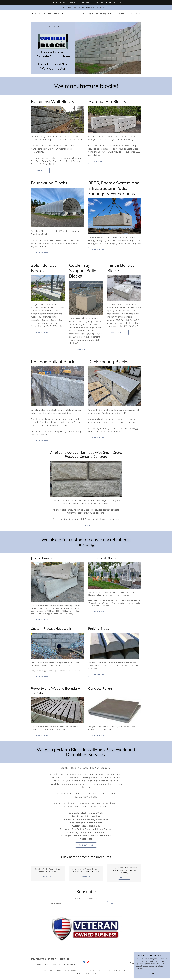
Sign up (114, 904)
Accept (152, 973)
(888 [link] (48, 27)
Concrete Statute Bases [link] (86, 973)
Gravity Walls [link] (69, 970)
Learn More (40, 170)
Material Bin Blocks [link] (83, 14)
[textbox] (77, 903)
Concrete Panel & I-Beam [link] (89, 970)
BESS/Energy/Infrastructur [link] (115, 970)
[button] (62, 14)
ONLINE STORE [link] (45, 14)
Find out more (41, 253)
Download (47, 876)
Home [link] (33, 14)
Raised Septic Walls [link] (52, 970)
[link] (136, 13)
